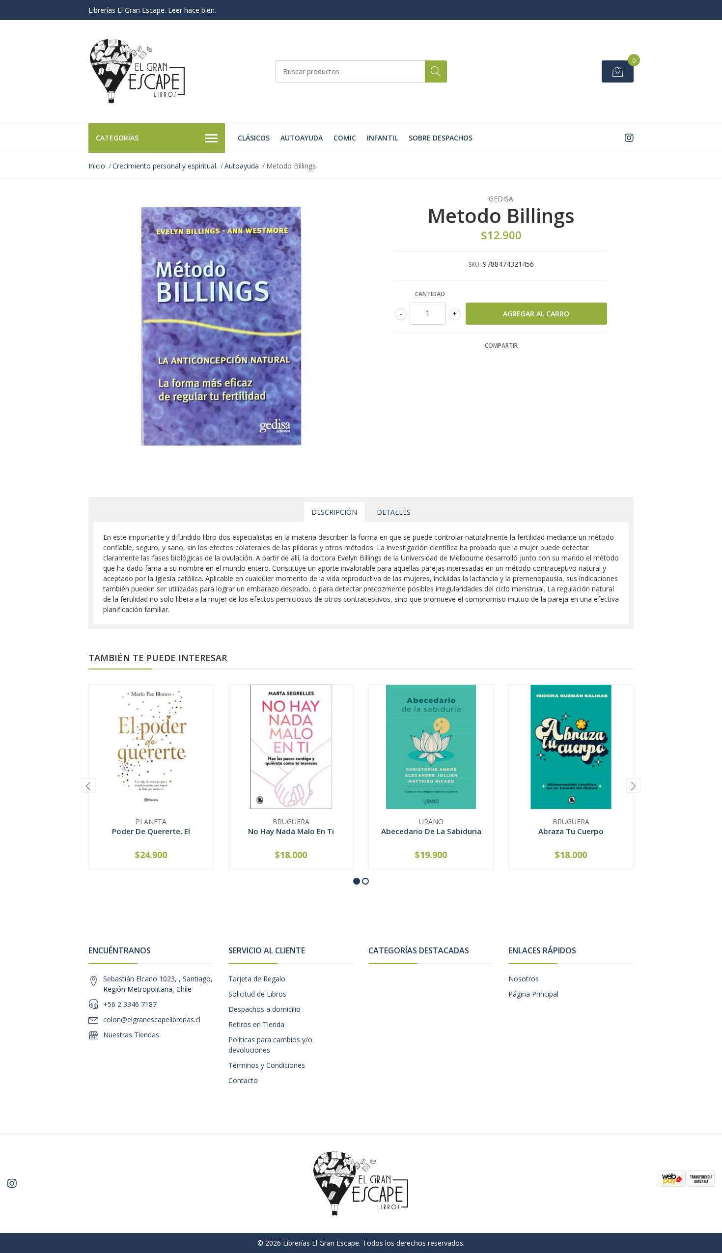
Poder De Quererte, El (151, 831)
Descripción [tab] (334, 512)
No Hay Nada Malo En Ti (291, 831)
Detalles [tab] (394, 512)
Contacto (243, 1080)
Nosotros (523, 978)
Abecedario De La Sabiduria (431, 831)
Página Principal (533, 994)
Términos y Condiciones (266, 1065)
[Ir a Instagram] (629, 137)
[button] (356, 881)
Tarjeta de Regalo (256, 978)
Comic (344, 137)
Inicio (96, 165)
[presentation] (88, 785)
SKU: (475, 264)
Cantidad (430, 294)
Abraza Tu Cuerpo (571, 831)
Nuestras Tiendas (131, 1034)
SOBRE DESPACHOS (440, 137)
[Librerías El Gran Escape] (137, 71)
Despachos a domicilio (264, 1009)
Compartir (501, 345)
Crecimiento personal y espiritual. (165, 165)
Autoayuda (301, 137)
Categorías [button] (117, 137)
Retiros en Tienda (256, 1024)
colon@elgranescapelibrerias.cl (151, 1019)
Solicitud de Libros (257, 994)
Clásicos (254, 137)
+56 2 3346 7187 (130, 1004)
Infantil (382, 137)
